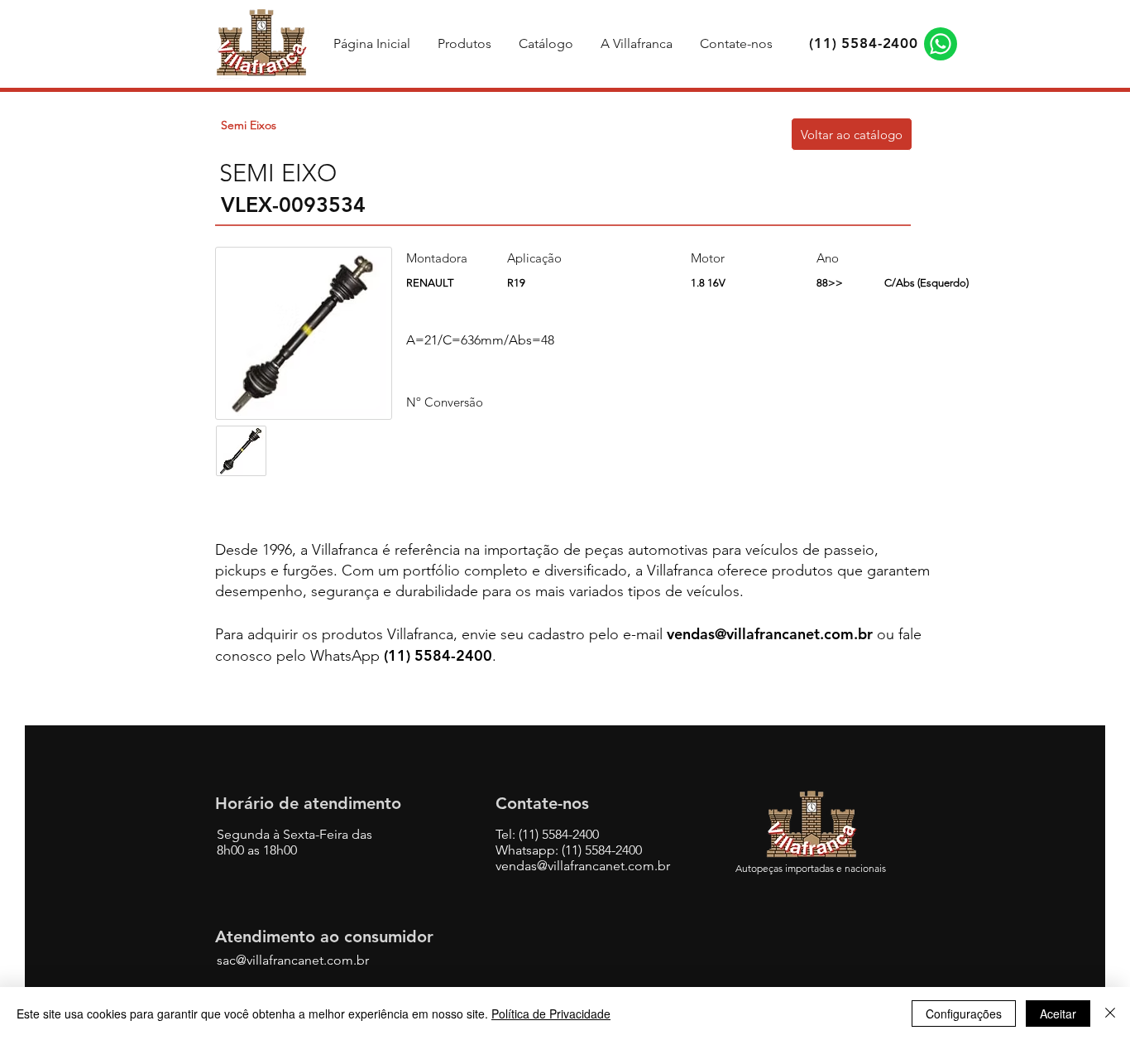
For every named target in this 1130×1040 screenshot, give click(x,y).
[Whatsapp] (940, 43)
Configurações (964, 1013)
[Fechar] (1110, 1013)
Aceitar (1058, 1013)
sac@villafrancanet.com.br (293, 960)
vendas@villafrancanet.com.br (770, 633)
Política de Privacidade (550, 1013)
